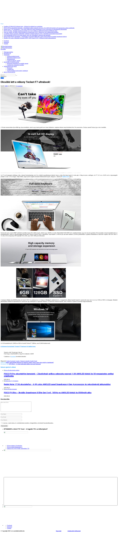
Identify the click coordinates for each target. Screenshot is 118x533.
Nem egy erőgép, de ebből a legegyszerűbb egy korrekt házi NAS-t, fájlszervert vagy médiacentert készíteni (31, 32)
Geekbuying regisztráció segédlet (15, 65)
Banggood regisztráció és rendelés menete (17, 63)
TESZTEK (7, 55)
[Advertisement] (59, 12)
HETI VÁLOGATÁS (9, 72)
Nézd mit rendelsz (8, 52)
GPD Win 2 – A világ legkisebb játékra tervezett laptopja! (25, 364)
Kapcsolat (58, 531)
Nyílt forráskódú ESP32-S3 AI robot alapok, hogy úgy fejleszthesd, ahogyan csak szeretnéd (27, 35)
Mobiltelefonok (11, 59)
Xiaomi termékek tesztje (13, 56)
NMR (6, 86)
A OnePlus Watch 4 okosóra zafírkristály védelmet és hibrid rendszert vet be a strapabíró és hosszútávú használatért (33, 33)
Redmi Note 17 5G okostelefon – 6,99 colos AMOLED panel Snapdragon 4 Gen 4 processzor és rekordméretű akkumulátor (35, 29)
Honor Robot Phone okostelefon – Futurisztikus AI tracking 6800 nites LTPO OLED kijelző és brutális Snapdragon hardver (35, 36)
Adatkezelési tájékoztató (74, 531)
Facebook (13, 356)
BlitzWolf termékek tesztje (13, 57)
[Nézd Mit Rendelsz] (6, 46)
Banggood (9, 68)
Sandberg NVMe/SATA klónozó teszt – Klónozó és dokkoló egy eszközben (23, 26)
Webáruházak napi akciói (10, 66)
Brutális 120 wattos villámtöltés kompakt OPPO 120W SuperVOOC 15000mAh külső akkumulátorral (30, 38)
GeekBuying (10, 69)
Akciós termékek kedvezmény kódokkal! (17, 70)
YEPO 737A (65, 176)
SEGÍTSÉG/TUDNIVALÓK (11, 62)
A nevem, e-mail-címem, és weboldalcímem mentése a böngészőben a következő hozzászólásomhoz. (27, 423)
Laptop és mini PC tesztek (13, 60)
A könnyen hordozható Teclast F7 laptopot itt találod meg (18, 346)
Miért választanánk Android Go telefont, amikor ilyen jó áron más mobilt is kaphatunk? (30, 362)
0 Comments (19, 86)
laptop (2, 78)
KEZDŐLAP (7, 53)
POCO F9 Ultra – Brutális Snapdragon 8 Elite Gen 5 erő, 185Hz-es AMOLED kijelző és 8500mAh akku (30, 30)
